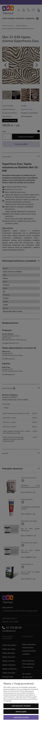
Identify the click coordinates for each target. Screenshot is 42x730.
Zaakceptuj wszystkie (21, 717)
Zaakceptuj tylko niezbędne (21, 706)
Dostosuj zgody (21, 711)
